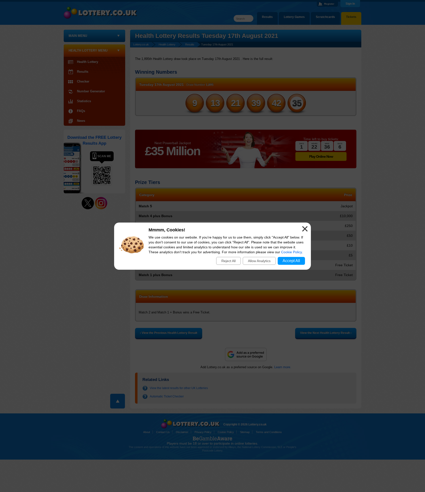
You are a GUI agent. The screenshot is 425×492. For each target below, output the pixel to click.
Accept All (291, 261)
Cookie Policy (291, 252)
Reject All (228, 261)
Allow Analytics (259, 261)
